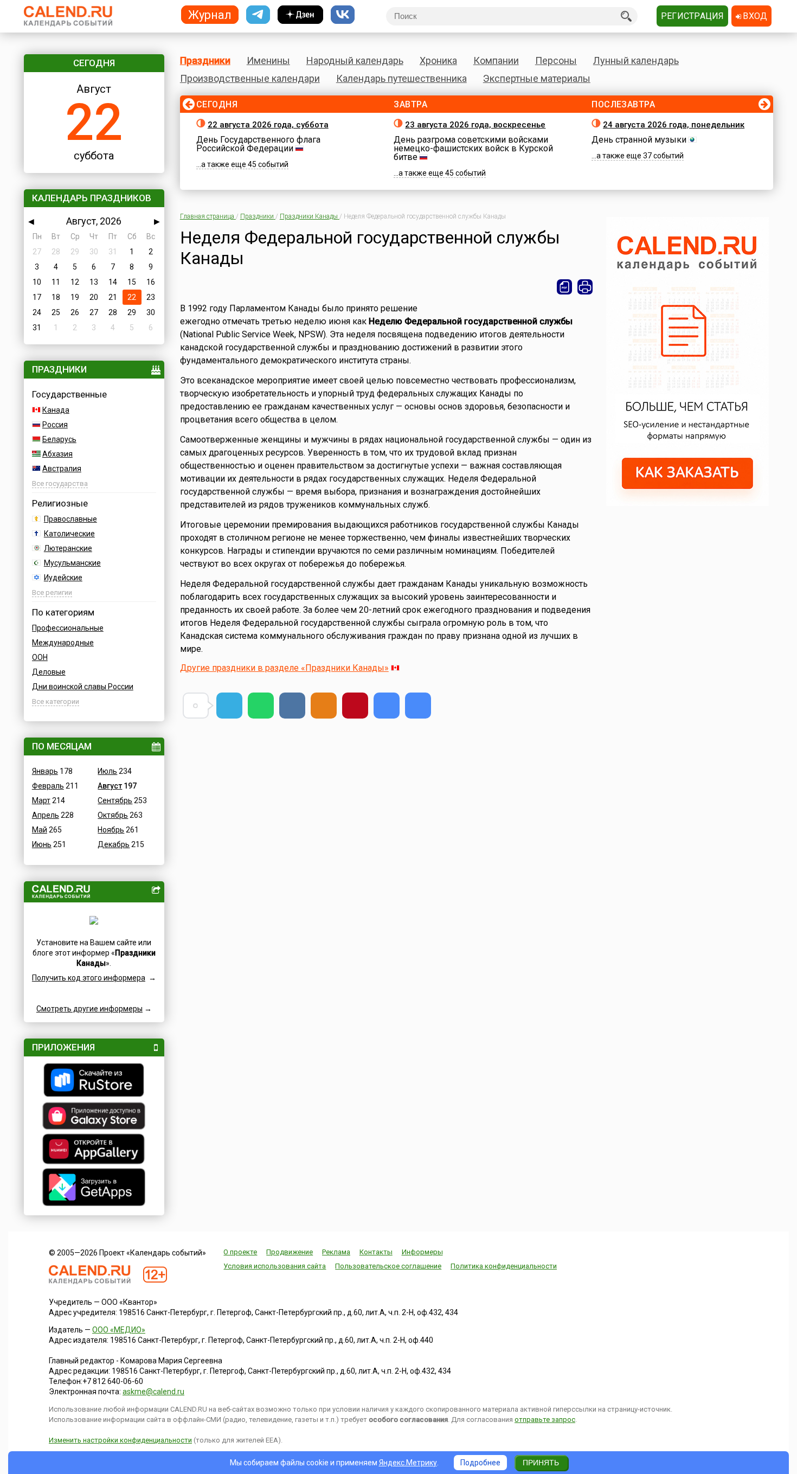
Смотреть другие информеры (89, 1008)
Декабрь (114, 844)
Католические (69, 533)
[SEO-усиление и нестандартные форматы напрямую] (687, 503)
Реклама (336, 1252)
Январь (45, 771)
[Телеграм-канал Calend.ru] (258, 14)
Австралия (61, 468)
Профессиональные (68, 628)
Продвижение (289, 1252)
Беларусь (59, 439)
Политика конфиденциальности (504, 1266)
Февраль (48, 785)
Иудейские (63, 577)
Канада (55, 410)
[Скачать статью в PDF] (564, 286)
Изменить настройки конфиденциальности (120, 1440)
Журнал (210, 14)
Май (39, 829)
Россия (55, 424)
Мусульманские (72, 563)
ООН (40, 657)
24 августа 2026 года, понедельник (673, 125)
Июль (107, 771)
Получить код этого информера (88, 977)
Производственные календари (250, 78)
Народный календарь (354, 60)
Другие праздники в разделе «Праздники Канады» (284, 668)
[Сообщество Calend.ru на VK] (343, 14)
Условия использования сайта (274, 1266)
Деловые (49, 672)
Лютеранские (68, 548)
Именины (268, 60)
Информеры (422, 1252)
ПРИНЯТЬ (541, 1462)
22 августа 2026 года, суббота (268, 125)
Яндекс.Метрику (408, 1462)
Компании (496, 60)
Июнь (42, 844)
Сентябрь (115, 800)
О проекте (240, 1252)
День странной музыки (639, 139)
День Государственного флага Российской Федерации (258, 143)
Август (110, 785)
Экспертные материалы (536, 78)
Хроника (438, 60)
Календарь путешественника (401, 78)
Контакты (376, 1252)
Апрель (45, 815)
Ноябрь (111, 829)
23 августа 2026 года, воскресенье (475, 125)
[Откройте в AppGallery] (94, 1150)
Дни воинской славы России (82, 686)
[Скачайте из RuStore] (94, 1081)
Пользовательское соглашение (388, 1266)
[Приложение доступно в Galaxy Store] (94, 1117)
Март (41, 800)
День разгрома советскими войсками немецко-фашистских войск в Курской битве (473, 148)
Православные (70, 519)
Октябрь (113, 815)
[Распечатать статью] (585, 286)
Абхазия (57, 454)
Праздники (205, 60)
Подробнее (480, 1462)
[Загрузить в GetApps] (94, 1188)
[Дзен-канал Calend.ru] (300, 14)
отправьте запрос (545, 1419)
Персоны (556, 60)
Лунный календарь (636, 60)
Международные (63, 642)
